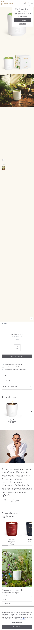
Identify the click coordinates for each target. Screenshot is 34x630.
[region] (17, 618)
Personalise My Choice (17, 622)
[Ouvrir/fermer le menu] (31, 3)
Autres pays (22, 23)
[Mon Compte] (25, 3)
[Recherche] (21, 3)
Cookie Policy (23, 619)
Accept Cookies (17, 627)
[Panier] (28, 3)
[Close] (32, 608)
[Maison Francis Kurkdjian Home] (7, 3)
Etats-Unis (22, 20)
